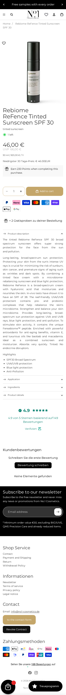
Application (14, 379)
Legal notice (10, 594)
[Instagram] (36, 673)
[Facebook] (30, 673)
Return (7, 561)
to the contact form (19, 619)
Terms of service (13, 586)
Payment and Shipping (17, 557)
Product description (18, 233)
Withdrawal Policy (14, 565)
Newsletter (9, 582)
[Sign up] (58, 512)
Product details (16, 395)
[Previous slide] (4, 4)
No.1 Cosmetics (37, 680)
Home (6, 23)
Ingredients (14, 387)
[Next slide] (62, 4)
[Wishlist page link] (46, 14)
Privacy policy (11, 590)
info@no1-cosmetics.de (25, 611)
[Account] (54, 14)
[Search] (11, 14)
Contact (8, 553)
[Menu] (4, 15)
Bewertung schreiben (33, 465)
